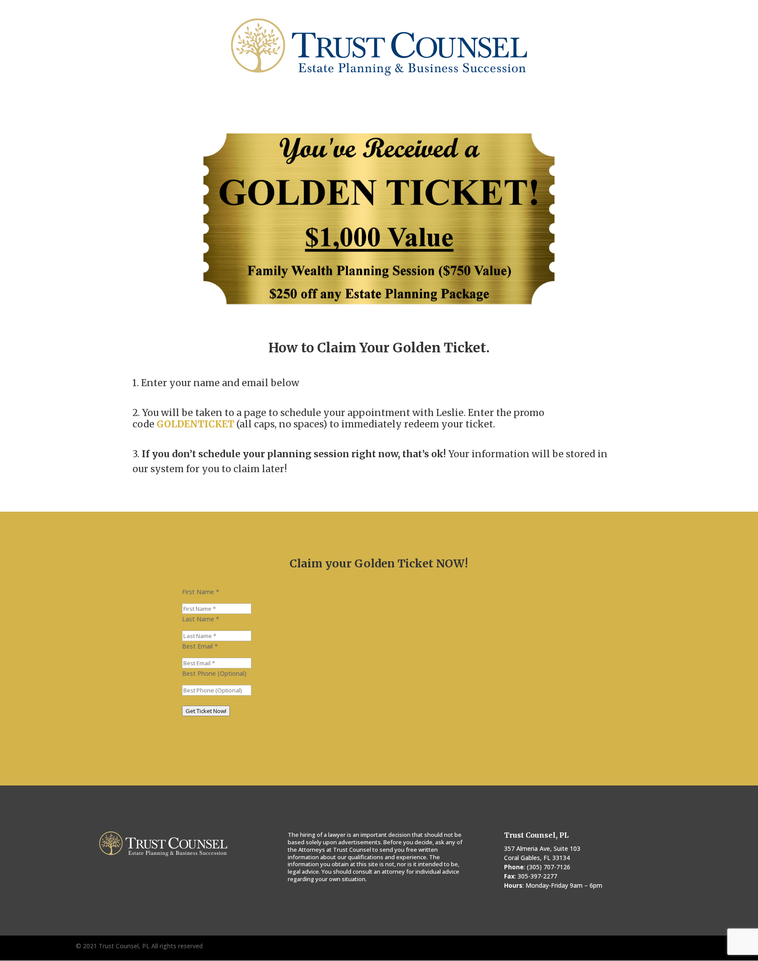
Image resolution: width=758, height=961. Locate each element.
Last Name (200, 619)
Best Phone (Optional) (214, 673)
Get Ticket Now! (206, 711)
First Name (200, 592)
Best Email (200, 646)
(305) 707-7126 (548, 867)
